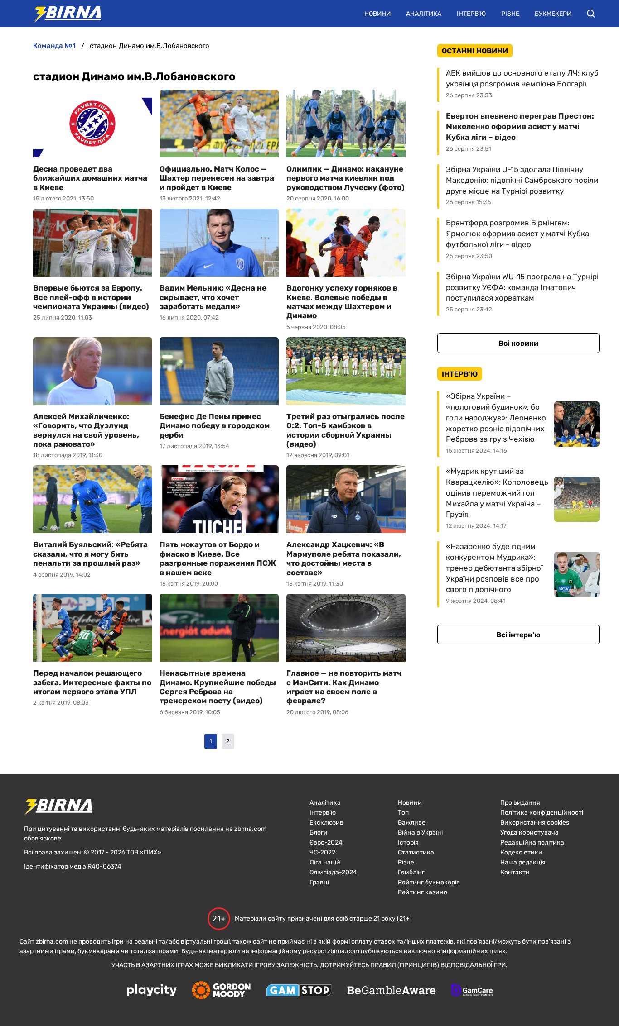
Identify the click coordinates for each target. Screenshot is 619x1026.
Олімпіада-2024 (333, 872)
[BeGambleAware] (391, 991)
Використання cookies (534, 822)
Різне (510, 14)
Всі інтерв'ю (518, 634)
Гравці (319, 882)
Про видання (520, 802)
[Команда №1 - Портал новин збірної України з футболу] (62, 13)
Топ (403, 812)
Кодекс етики (521, 852)
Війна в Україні (420, 832)
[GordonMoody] (221, 991)
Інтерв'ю (471, 14)
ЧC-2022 (322, 852)
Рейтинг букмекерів (429, 882)
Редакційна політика (532, 842)
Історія (408, 842)
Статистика (416, 852)
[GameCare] (472, 991)
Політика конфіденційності (541, 812)
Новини (377, 14)
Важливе (412, 822)
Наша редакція (523, 862)
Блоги (319, 832)
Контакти (515, 872)
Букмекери (553, 14)
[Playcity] (152, 991)
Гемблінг (411, 872)
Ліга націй (325, 862)
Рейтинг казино (422, 892)
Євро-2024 (326, 842)
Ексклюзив (326, 822)
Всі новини (518, 343)
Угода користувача (529, 832)
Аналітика (423, 14)
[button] (591, 13)
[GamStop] (299, 991)
